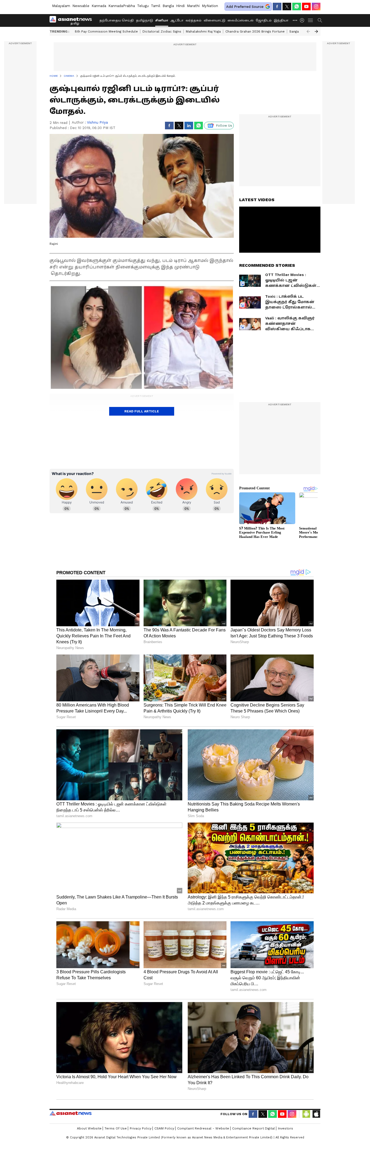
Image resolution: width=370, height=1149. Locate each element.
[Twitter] (287, 6)
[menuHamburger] (310, 20)
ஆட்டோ (176, 20)
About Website (89, 1128)
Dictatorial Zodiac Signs (161, 31)
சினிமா (161, 20)
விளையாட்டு (214, 20)
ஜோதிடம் (264, 20)
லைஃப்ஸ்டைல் (241, 20)
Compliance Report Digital (253, 1128)
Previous (308, 31)
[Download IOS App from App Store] (316, 1114)
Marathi (193, 6)
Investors (285, 1128)
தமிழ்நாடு (144, 20)
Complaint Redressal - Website (203, 1128)
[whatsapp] (296, 6)
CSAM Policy (164, 1128)
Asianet (71, 1113)
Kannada (99, 6)
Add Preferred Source (245, 7)
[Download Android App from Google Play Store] (306, 1114)
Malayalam (61, 6)
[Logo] (73, 20)
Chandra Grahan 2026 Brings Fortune (255, 31)
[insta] (316, 6)
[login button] (303, 20)
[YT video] (306, 6)
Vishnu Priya (97, 122)
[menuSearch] (320, 20)
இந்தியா (281, 20)
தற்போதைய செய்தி (116, 20)
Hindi (180, 6)
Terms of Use (116, 1128)
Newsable (80, 6)
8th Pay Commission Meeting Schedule (106, 31)
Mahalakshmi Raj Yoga (203, 31)
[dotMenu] (295, 20)
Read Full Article (141, 411)
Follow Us (224, 125)
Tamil (155, 6)
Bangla (168, 6)
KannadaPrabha (121, 6)
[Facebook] (277, 6)
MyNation (210, 6)
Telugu (143, 6)
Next (316, 31)
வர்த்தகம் (194, 20)
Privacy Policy (140, 1128)
